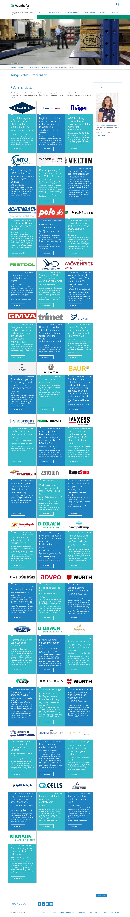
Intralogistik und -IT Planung (49, 67)
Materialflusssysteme (33, 67)
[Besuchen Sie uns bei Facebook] (39, 904)
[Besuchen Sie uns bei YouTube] (47, 904)
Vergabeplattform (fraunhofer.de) (62, 912)
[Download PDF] (22, 108)
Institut (87, 17)
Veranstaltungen (71, 12)
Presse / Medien (54, 12)
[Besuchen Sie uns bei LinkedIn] (43, 904)
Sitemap (42, 912)
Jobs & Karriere (89, 12)
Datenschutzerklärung (110, 912)
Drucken (101, 895)
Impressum (93, 912)
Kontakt (103, 12)
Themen (43, 17)
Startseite (14, 67)
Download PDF (17, 253)
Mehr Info (18, 149)
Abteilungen (71, 17)
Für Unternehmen (106, 17)
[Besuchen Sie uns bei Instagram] (51, 904)
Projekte (57, 17)
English (115, 12)
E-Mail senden (102, 135)
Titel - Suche (117, 4)
